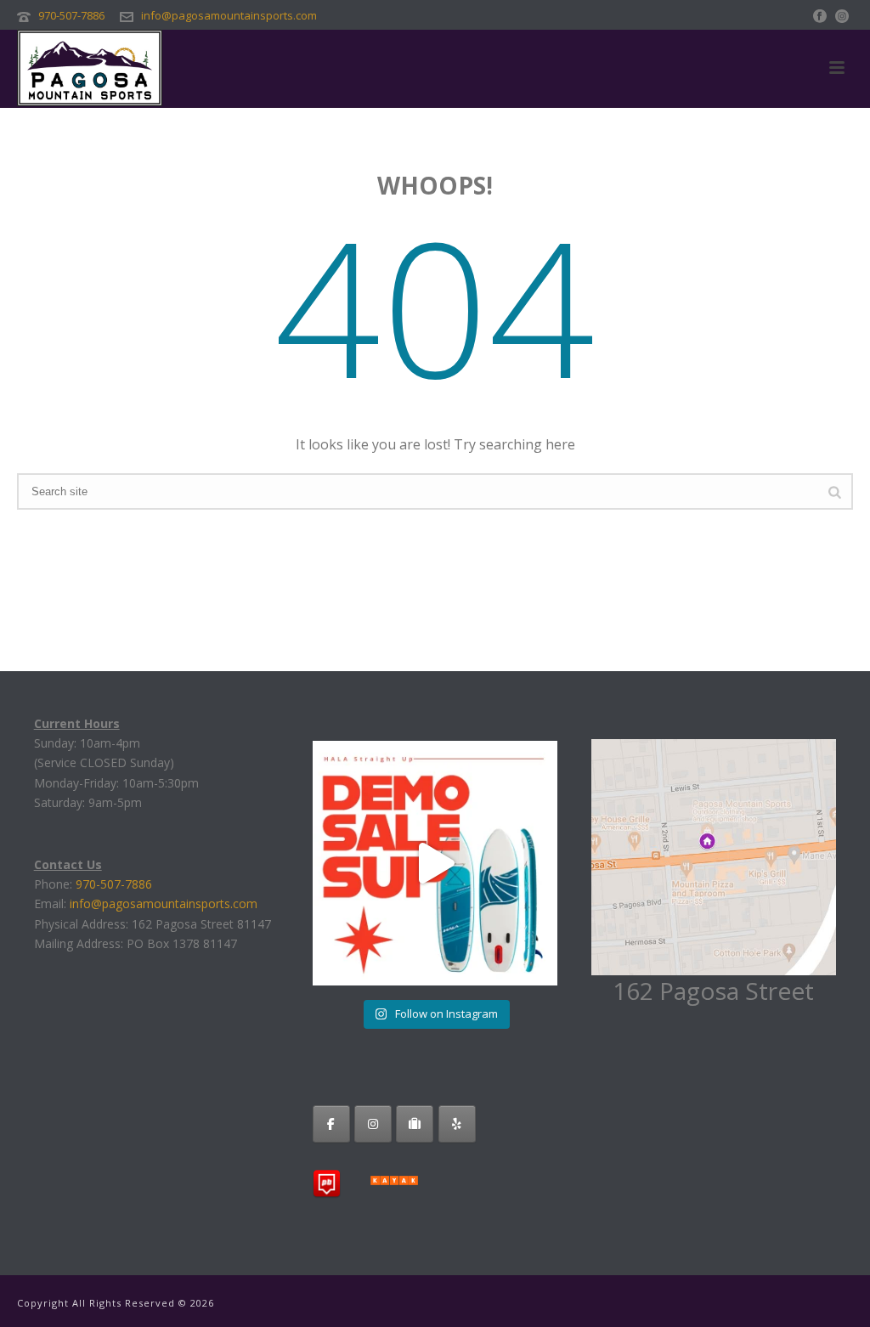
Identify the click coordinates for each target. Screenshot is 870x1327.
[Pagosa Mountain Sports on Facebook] (331, 1124)
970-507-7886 (71, 15)
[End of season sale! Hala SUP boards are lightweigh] (435, 863)
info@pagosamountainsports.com (229, 15)
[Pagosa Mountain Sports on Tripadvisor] (414, 1124)
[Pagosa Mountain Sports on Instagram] (373, 1124)
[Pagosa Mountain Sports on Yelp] (457, 1124)
